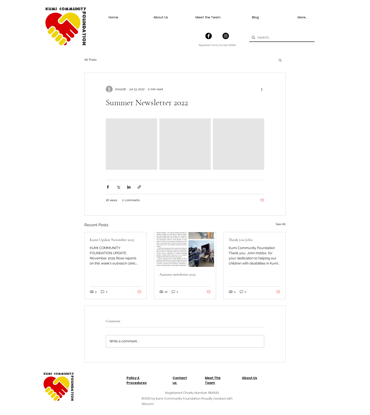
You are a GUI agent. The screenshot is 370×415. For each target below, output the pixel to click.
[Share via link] (139, 187)
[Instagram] (225, 36)
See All (281, 224)
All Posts (90, 59)
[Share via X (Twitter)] (118, 187)
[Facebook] (208, 36)
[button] (280, 60)
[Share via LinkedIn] (129, 187)
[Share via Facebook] (108, 187)
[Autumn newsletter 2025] (185, 249)
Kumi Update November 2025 (112, 239)
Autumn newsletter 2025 (177, 274)
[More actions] (261, 89)
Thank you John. (241, 239)
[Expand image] (131, 144)
